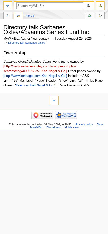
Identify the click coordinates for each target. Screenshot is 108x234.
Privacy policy (84, 124)
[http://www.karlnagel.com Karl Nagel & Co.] (35, 76)
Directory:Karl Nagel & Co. (35, 85)
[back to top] (54, 100)
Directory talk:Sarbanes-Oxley (26, 42)
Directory (8, 16)
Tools (100, 16)
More (29, 15)
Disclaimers (53, 127)
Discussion (18, 16)
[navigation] (7, 5)
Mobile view (72, 127)
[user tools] (100, 5)
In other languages (89, 16)
